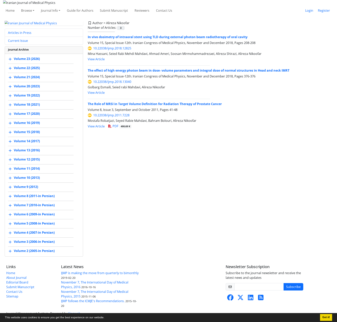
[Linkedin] (250, 299)
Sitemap (12, 296)
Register (324, 10)
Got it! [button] (326, 317)
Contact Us (164, 10)
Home (10, 10)
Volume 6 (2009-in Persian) (34, 214)
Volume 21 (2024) (27, 77)
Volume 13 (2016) (27, 150)
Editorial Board (17, 282)
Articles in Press (19, 33)
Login (309, 10)
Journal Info (49, 10)
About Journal (16, 277)
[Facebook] (230, 299)
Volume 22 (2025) (27, 68)
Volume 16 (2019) (27, 123)
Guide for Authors (80, 10)
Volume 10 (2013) (27, 178)
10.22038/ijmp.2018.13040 (112, 82)
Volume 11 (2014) (27, 169)
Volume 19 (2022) (27, 95)
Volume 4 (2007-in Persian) (34, 233)
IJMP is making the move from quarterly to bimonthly (100, 273)
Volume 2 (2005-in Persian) (34, 251)
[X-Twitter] (240, 299)
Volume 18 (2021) (27, 105)
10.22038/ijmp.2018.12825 (112, 48)
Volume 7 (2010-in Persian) (34, 205)
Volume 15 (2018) (27, 132)
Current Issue (18, 41)
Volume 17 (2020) (27, 114)
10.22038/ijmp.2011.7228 (111, 115)
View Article (96, 59)
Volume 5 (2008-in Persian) (34, 223)
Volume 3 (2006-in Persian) (34, 242)
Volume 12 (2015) (27, 159)
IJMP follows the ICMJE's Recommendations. (93, 301)
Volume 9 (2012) (26, 187)
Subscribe (293, 287)
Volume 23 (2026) (27, 59)
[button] (105, 317)
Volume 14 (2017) (27, 141)
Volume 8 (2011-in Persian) (34, 196)
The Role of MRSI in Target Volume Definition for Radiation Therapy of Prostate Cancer (155, 104)
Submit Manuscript (114, 10)
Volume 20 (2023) (27, 86)
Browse (26, 10)
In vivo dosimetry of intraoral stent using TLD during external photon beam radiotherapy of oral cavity (167, 37)
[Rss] (260, 299)
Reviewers (142, 10)
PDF (121, 126)
